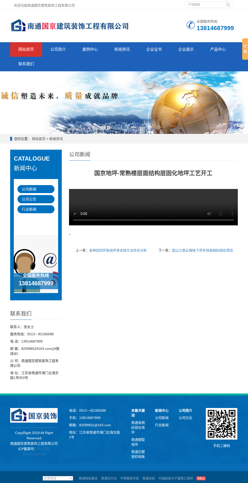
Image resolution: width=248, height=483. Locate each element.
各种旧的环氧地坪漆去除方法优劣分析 (118, 250)
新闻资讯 (122, 49)
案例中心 (90, 49)
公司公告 (29, 199)
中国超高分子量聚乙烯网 (175, 478)
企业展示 (186, 49)
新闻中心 (162, 410)
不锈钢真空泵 (129, 478)
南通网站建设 (88, 478)
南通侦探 (148, 478)
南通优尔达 (109, 478)
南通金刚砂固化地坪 (138, 427)
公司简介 (58, 49)
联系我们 (26, 64)
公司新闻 (29, 189)
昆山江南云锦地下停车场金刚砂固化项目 (202, 250)
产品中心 (218, 49)
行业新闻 (29, 209)
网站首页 (26, 49)
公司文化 (185, 418)
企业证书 (154, 49)
